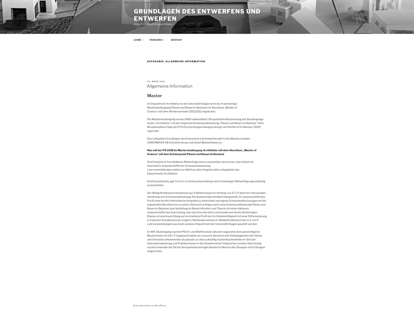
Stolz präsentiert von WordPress (149, 305)
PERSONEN (156, 39)
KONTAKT (176, 39)
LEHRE (137, 39)
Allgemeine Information (169, 86)
